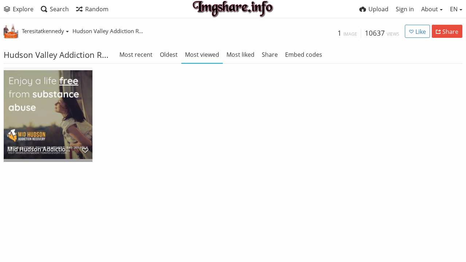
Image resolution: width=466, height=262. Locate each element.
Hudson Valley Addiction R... (107, 31)
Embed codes (303, 55)
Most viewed (202, 55)
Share (270, 55)
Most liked (240, 55)
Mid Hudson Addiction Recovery (39, 150)
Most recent (136, 55)
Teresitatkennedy (43, 31)
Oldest (169, 55)
